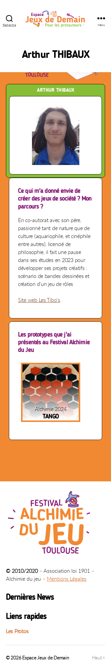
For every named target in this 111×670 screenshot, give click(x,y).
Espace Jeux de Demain (45, 657)
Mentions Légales (66, 578)
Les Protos (17, 631)
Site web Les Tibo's (39, 299)
